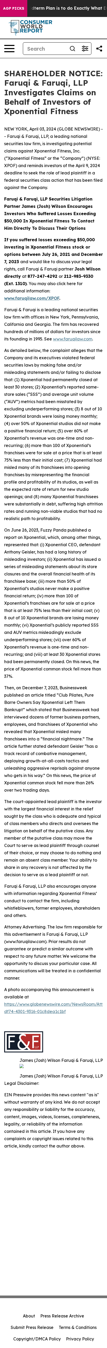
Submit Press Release (32, 1327)
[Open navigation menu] (9, 48)
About (29, 1315)
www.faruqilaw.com (72, 339)
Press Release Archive (62, 1315)
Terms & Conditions (78, 1327)
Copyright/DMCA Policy (37, 1338)
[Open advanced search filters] (85, 49)
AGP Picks (13, 8)
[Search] (72, 49)
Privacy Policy (80, 1338)
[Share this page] (99, 48)
